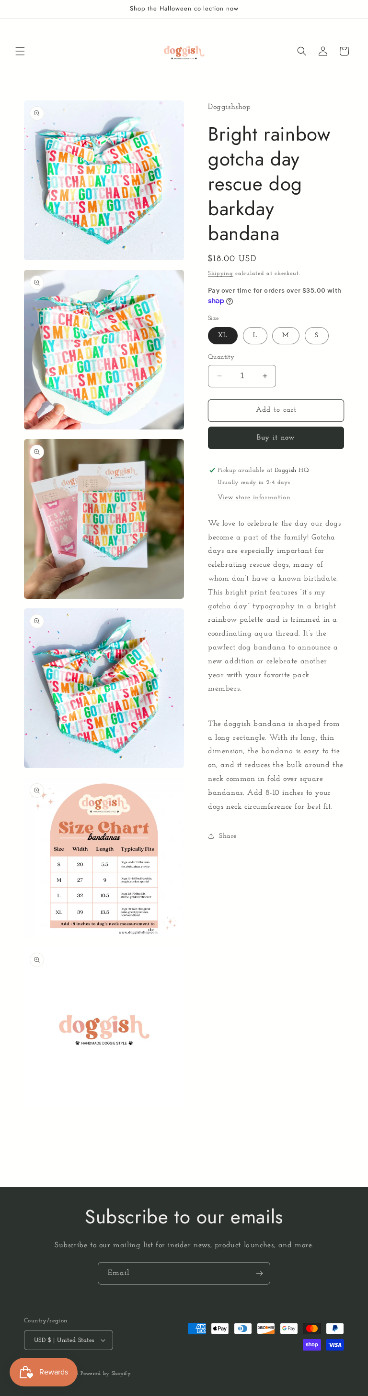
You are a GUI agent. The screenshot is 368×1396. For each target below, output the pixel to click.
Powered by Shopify (105, 1373)
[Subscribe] (259, 1273)
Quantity (221, 357)
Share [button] (228, 836)
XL (223, 335)
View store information (254, 497)
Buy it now (276, 437)
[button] (20, 51)
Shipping (220, 273)
